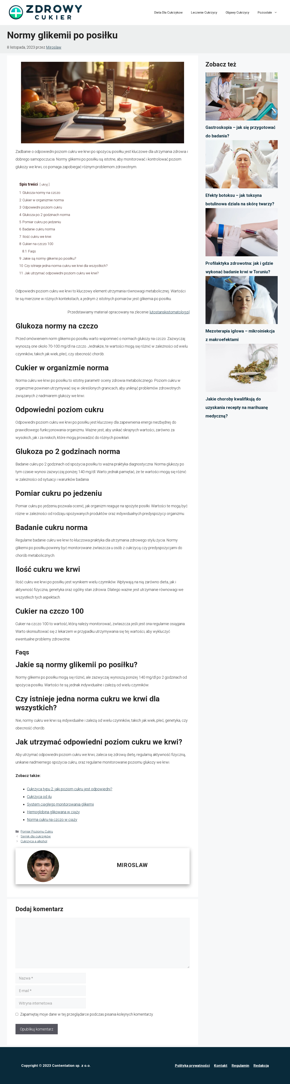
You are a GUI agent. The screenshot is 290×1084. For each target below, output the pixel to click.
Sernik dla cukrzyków (36, 836)
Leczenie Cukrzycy (204, 12)
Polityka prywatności (192, 1065)
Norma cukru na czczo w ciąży (52, 819)
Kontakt (220, 1065)
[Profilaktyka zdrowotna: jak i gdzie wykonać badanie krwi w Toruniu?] (242, 233)
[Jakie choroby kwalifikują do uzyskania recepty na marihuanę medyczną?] (242, 369)
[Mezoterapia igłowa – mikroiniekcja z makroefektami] (242, 301)
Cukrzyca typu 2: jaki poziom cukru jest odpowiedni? (69, 789)
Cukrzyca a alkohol (34, 841)
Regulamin (240, 1065)
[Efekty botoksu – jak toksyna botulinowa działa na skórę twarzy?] (242, 165)
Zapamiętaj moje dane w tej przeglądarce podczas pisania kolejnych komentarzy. (86, 1014)
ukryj (44, 184)
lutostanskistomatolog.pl (169, 312)
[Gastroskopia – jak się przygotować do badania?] (242, 97)
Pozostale (265, 12)
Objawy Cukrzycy (237, 12)
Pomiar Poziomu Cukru (37, 831)
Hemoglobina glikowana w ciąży (53, 812)
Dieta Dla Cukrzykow (168, 12)
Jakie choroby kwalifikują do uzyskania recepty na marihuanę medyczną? (237, 407)
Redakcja (261, 1065)
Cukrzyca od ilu (39, 796)
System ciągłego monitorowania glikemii (60, 804)
